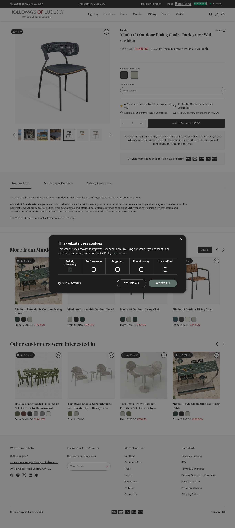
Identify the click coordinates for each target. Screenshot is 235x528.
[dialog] (117, 264)
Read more (119, 253)
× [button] (180, 239)
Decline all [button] (132, 283)
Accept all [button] (162, 283)
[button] (69, 283)
